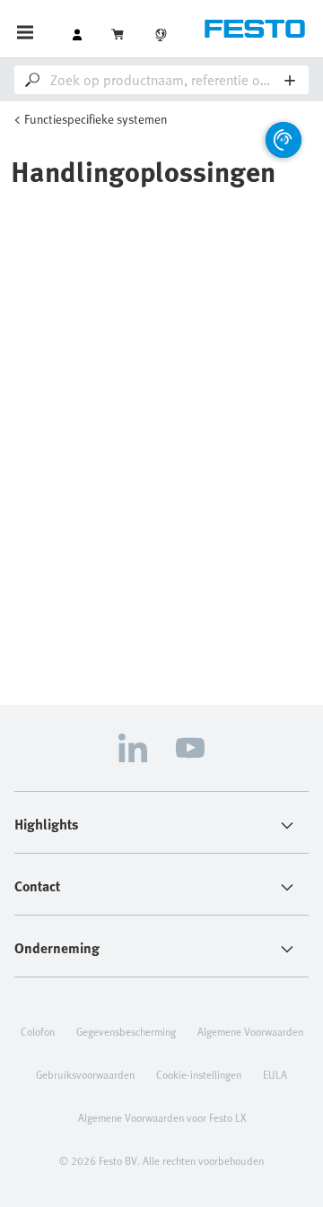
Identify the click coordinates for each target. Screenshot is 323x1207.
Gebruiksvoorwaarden (85, 1074)
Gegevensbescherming (126, 1031)
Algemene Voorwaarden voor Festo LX (162, 1117)
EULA (275, 1074)
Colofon (38, 1031)
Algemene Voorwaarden (250, 1031)
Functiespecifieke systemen (95, 118)
